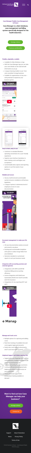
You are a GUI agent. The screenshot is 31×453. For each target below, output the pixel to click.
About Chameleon (19, 433)
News (10, 436)
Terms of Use (15, 440)
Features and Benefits (15, 48)
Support (8, 433)
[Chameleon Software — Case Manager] (10, 7)
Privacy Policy (19, 436)
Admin (17, 446)
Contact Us (16, 411)
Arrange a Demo (15, 42)
